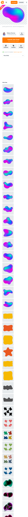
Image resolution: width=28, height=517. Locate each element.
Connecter (21, 2)
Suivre (21, 34)
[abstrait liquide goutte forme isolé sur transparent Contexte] (8, 423)
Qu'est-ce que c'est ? (18, 52)
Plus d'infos (6, 55)
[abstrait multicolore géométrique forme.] (8, 483)
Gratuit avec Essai (13, 40)
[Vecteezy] (2, 2)
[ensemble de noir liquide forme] (8, 411)
